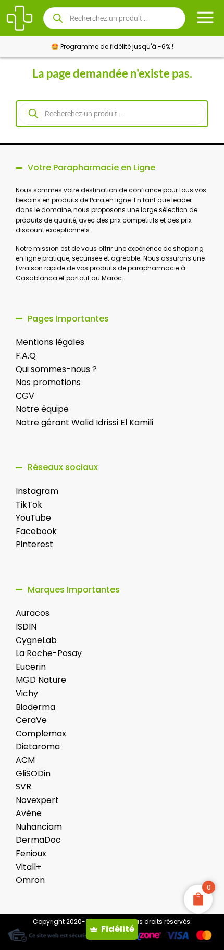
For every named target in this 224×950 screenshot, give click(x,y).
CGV (25, 396)
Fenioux (31, 853)
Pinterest (34, 544)
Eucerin (31, 667)
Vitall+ (28, 867)
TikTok (29, 505)
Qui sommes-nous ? (56, 369)
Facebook (36, 531)
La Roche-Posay (49, 653)
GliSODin (33, 774)
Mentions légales (50, 342)
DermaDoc (38, 840)
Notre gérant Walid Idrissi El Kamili (84, 422)
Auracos (32, 613)
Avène (29, 813)
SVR (23, 787)
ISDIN (26, 627)
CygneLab (36, 640)
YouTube (33, 518)
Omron (30, 880)
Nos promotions (48, 382)
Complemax (41, 733)
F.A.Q (26, 356)
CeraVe (31, 720)
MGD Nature (41, 680)
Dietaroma (38, 746)
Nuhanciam (39, 827)
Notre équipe (42, 409)
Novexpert (37, 800)
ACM (25, 760)
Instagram (37, 491)
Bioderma (35, 707)
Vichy (27, 693)
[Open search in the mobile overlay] (115, 18)
